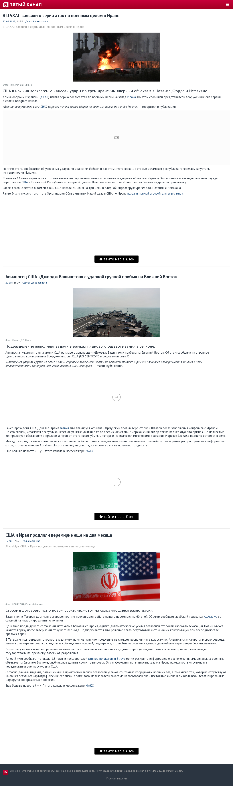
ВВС (43, 107)
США (25, 182)
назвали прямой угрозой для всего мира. (155, 193)
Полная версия (116, 778)
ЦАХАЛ (43, 97)
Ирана (131, 97)
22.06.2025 (9, 21)
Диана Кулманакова (36, 21)
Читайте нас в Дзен (116, 259)
